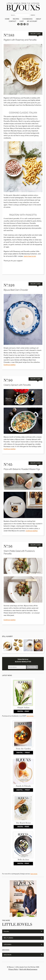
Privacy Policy (13, 969)
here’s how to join (30, 256)
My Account (32, 21)
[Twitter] (22, 24)
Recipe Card (35, 34)
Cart (22, 21)
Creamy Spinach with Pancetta (17, 385)
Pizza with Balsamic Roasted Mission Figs (22, 469)
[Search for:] (20, 15)
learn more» (30, 716)
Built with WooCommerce (28, 969)
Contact (12, 21)
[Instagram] (28, 24)
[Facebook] (18, 24)
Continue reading (9, 364)
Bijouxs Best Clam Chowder (16, 290)
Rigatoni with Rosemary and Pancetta (20, 40)
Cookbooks (27, 19)
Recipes (16, 19)
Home (7, 19)
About (38, 19)
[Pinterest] (24, 24)
